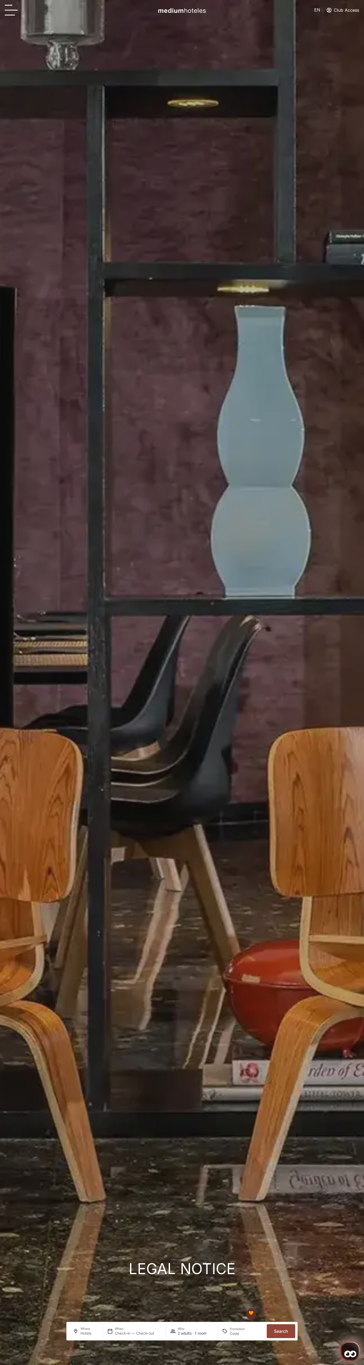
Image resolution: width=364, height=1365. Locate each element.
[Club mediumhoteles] (251, 1313)
